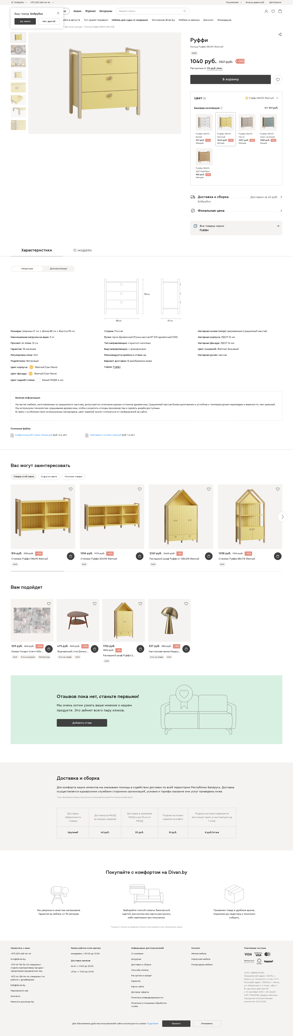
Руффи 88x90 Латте (245, 135)
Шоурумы (105, 11)
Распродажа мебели (202, 965)
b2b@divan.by (18, 985)
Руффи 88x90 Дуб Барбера (203, 169)
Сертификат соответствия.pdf (105, 435)
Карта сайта (137, 987)
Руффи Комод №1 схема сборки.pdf (33, 435)
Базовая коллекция (206, 108)
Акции (77, 11)
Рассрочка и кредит (141, 976)
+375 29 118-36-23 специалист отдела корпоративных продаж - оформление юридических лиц (28, 968)
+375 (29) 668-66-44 (21, 954)
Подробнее (152, 1024)
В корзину (230, 79)
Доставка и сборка (141, 965)
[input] (152, 11)
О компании (137, 954)
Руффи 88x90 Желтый (224, 135)
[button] (266, 11)
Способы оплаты (139, 970)
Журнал (90, 11)
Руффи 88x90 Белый (203, 135)
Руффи (117, 367)
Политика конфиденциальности (147, 998)
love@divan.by (18, 959)
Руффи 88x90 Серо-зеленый (267, 135)
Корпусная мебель (201, 959)
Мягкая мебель (199, 954)
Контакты (15, 996)
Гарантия (135, 981)
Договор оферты (140, 992)
